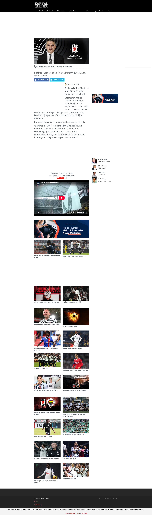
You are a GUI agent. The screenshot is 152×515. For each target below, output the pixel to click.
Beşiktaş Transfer (99, 11)
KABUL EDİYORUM (70, 513)
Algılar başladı (101, 173)
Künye (36, 501)
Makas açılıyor (102, 167)
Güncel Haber (61, 11)
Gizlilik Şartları (38, 505)
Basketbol (50, 11)
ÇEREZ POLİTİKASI (82, 513)
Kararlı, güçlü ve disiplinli (104, 160)
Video (87, 11)
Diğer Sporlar (73, 11)
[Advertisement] (76, 23)
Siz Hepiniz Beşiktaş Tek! (104, 180)
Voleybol (110, 11)
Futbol (41, 11)
